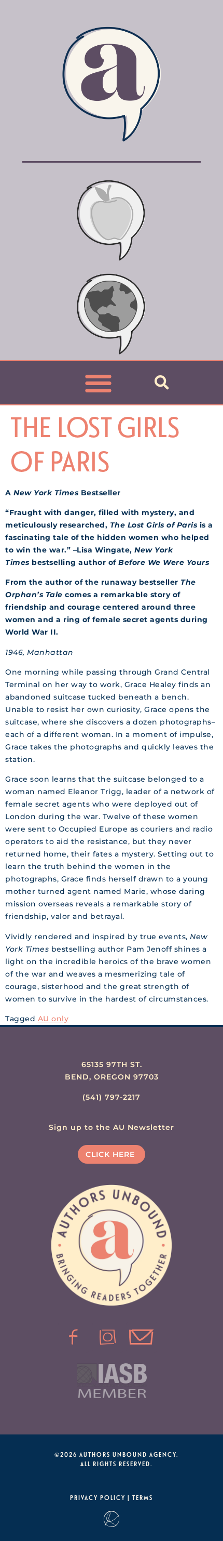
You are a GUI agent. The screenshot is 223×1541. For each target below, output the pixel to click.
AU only (53, 1018)
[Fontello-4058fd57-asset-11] (73, 1337)
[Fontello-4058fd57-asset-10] (141, 1337)
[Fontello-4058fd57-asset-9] (107, 1337)
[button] (98, 382)
